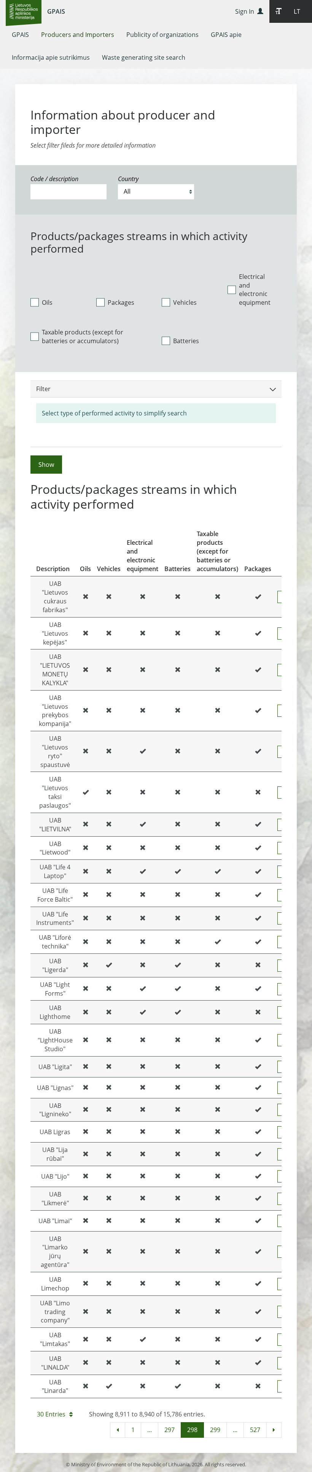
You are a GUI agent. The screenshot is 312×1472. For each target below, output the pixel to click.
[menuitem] (20, 34)
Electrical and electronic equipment (255, 289)
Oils (47, 302)
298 (192, 1430)
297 (169, 1430)
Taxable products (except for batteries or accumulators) (82, 336)
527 (255, 1430)
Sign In (246, 11)
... (149, 1430)
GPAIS (56, 11)
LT (297, 11)
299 (215, 1430)
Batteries (186, 341)
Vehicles (185, 302)
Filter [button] (43, 389)
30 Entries (51, 1414)
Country (128, 179)
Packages (121, 302)
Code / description (54, 179)
